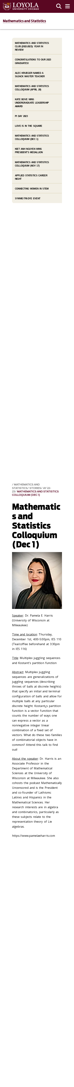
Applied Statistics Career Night (31, 177)
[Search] (59, 6)
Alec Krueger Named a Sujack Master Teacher (30, 75)
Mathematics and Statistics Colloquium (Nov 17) (32, 164)
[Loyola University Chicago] (21, 6)
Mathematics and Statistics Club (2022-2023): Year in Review (32, 46)
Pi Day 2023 (21, 116)
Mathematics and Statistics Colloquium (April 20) (32, 88)
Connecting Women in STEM (32, 188)
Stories (35, 488)
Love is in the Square (28, 126)
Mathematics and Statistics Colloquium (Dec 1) (35, 493)
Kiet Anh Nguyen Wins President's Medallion (29, 151)
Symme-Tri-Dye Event (27, 198)
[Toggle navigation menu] (67, 6)
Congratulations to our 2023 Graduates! (33, 61)
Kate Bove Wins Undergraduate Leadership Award (32, 102)
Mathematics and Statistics (24, 21)
